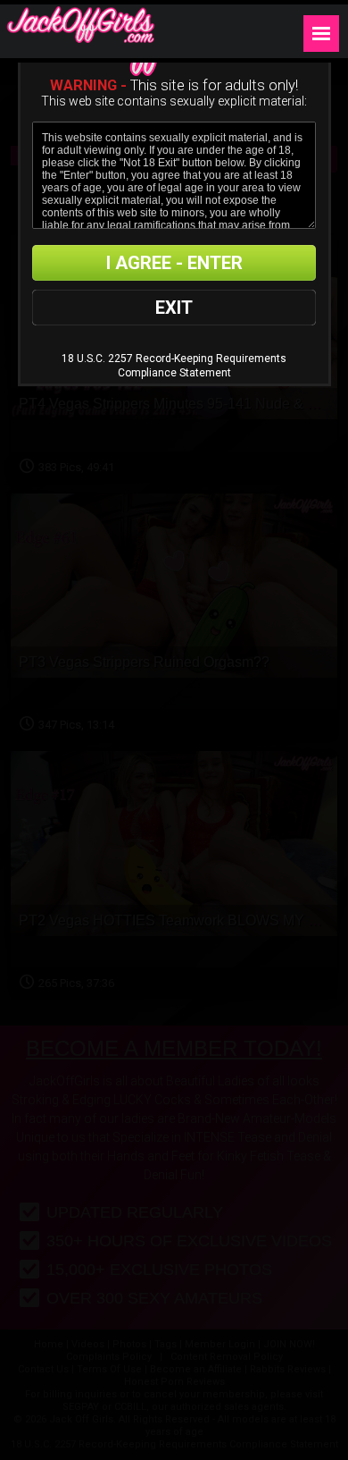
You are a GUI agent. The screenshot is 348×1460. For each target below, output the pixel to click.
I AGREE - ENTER (174, 263)
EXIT (174, 307)
